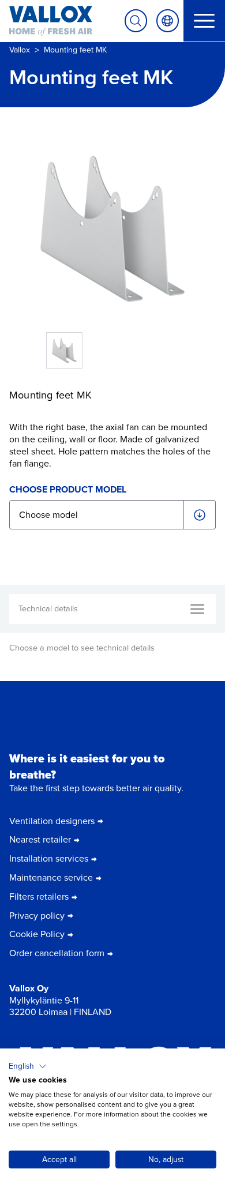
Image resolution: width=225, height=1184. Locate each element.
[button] (28, 1066)
